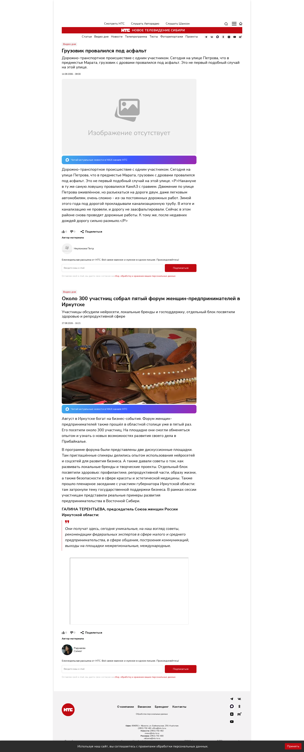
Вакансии (144, 707)
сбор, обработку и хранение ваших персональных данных (144, 276)
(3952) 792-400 (156, 736)
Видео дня (101, 36)
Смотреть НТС (114, 23)
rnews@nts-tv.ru (152, 733)
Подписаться (180, 268)
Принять (293, 746)
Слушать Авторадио (145, 23)
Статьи (87, 36)
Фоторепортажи (171, 36)
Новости (117, 36)
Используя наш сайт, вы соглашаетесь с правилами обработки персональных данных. (142, 746)
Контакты (179, 707)
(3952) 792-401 (145, 728)
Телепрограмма (136, 36)
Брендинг (162, 707)
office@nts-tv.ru (159, 728)
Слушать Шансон (178, 23)
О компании (125, 707)
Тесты (153, 36)
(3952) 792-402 (157, 731)
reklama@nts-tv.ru (152, 738)
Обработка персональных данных (152, 714)
